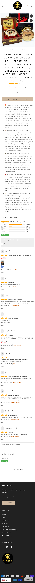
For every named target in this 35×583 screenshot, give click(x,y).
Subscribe (9, 502)
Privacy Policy (6, 533)
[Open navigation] (2, 5)
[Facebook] (3, 547)
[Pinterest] (11, 547)
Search (4, 514)
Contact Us (5, 526)
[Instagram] (7, 547)
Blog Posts (5, 520)
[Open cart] (31, 5)
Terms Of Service (7, 536)
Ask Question (4, 461)
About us (5, 523)
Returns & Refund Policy (9, 529)
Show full (3, 258)
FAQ (3, 517)
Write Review (5, 234)
